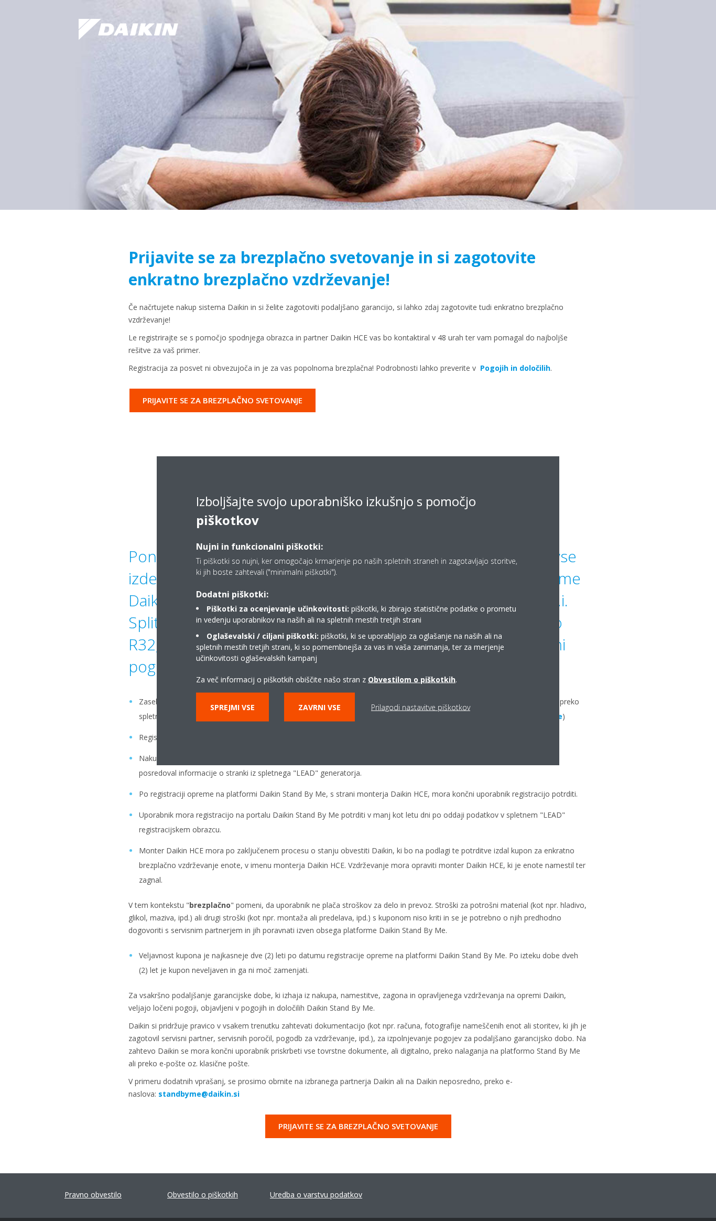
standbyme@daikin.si (199, 1094)
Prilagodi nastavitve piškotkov (420, 707)
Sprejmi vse (232, 707)
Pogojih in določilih (515, 368)
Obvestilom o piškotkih (411, 679)
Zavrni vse (319, 707)
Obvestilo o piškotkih (202, 1194)
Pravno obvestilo (93, 1194)
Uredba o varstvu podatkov (316, 1194)
